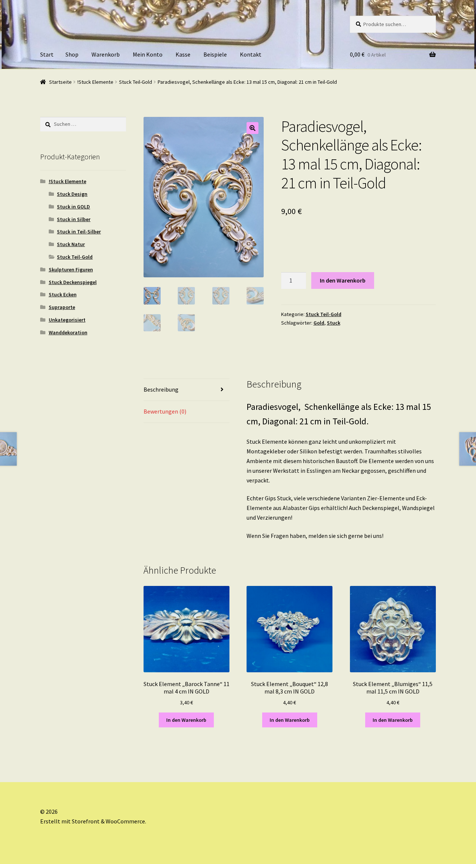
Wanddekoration (68, 332)
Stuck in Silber (73, 219)
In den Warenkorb (343, 280)
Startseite (60, 82)
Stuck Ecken (63, 294)
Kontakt (250, 54)
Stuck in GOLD (73, 206)
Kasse (183, 54)
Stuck (333, 322)
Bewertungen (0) (165, 411)
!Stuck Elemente (95, 82)
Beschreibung (161, 389)
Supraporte (62, 307)
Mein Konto (148, 54)
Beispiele (215, 54)
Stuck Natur (71, 244)
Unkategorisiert (67, 319)
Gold (318, 322)
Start (47, 54)
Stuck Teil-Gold (135, 82)
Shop (71, 54)
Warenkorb (105, 54)
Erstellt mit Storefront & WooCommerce (92, 821)
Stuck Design (72, 194)
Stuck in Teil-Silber (79, 231)
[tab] (186, 390)
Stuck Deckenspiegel (73, 282)
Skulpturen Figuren (71, 269)
